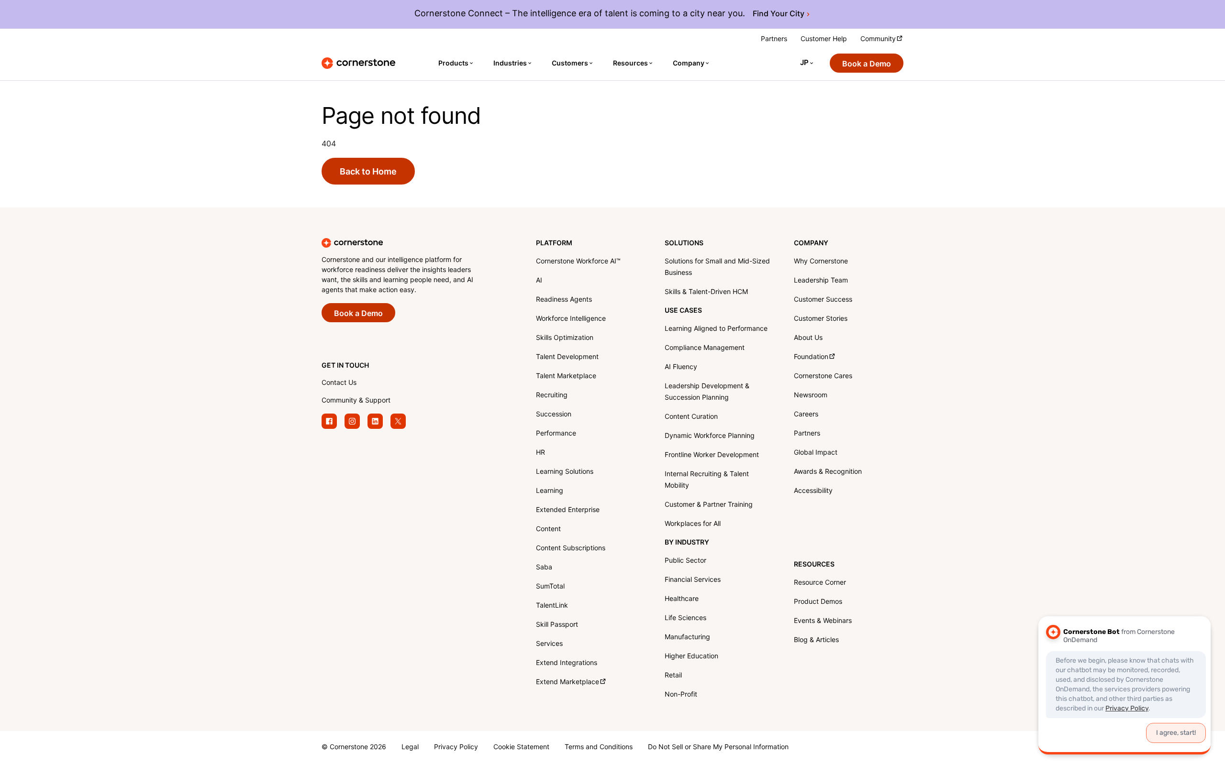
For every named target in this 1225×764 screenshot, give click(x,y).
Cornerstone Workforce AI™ (578, 261)
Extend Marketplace (567, 682)
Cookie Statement (521, 747)
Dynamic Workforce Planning (710, 436)
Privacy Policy (456, 747)
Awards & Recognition (828, 472)
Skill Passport (557, 625)
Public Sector (685, 561)
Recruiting (552, 395)
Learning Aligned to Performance (716, 329)
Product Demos (818, 602)
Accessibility (813, 491)
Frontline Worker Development (712, 455)
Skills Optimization (564, 338)
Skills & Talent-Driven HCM (706, 292)
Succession (553, 414)
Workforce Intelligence (571, 319)
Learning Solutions (564, 472)
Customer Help (824, 39)
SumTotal (550, 586)
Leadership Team (821, 280)
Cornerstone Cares (823, 376)
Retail (673, 675)
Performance (556, 433)
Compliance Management (705, 348)
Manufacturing (687, 637)
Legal (410, 747)
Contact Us (339, 383)
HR (540, 453)
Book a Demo (866, 64)
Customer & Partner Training (709, 505)
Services (549, 644)
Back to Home (368, 171)
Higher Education (691, 656)
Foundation (811, 357)
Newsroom (810, 395)
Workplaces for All (693, 524)
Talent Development (567, 357)
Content (548, 529)
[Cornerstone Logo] (358, 63)
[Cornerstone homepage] (413, 243)
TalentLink (552, 606)
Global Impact (815, 453)
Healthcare (682, 599)
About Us (808, 338)
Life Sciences (685, 618)
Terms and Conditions (599, 747)
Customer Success (823, 300)
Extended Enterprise (568, 510)
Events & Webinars (823, 621)
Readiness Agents (564, 300)
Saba (544, 567)
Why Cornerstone (821, 261)
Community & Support (356, 400)
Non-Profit (681, 695)
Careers (806, 414)
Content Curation (691, 417)
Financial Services (693, 580)
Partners (774, 39)
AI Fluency (681, 367)
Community (878, 39)
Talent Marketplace (566, 376)
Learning (549, 491)
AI (539, 280)
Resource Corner (820, 583)
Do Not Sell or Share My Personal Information (718, 747)
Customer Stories (820, 319)
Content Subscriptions (570, 548)
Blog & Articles (816, 640)
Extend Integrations (566, 663)
